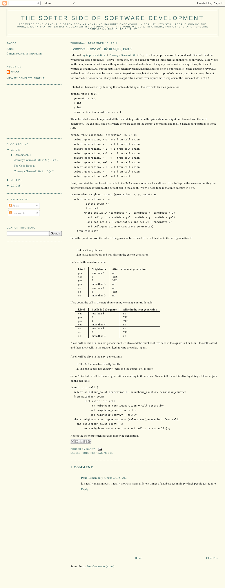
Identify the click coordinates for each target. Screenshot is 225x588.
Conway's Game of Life (122, 55)
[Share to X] (81, 441)
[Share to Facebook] (85, 441)
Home (138, 558)
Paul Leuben (89, 477)
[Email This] (72, 441)
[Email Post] (99, 449)
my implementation (93, 55)
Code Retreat (92, 453)
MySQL (108, 453)
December (21, 155)
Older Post (212, 558)
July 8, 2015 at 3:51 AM (112, 478)
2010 (14, 185)
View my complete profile (26, 78)
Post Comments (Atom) (100, 566)
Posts (15, 205)
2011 (14, 180)
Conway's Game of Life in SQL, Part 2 (101, 48)
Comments (18, 213)
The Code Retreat (24, 165)
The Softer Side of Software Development (112, 18)
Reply (84, 489)
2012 (14, 150)
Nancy (15, 72)
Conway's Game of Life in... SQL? (34, 171)
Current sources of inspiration (24, 53)
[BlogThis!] (76, 441)
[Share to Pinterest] (89, 441)
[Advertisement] (29, 111)
